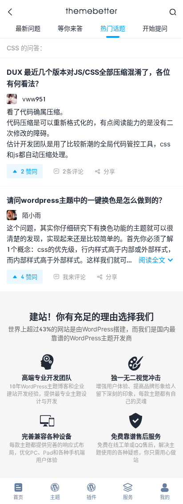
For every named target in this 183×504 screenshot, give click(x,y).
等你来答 (70, 28)
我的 (165, 491)
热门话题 (112, 28)
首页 (18, 491)
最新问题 (28, 28)
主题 (55, 491)
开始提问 (155, 28)
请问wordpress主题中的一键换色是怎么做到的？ (86, 200)
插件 (91, 491)
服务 (128, 491)
